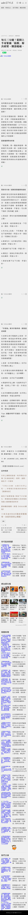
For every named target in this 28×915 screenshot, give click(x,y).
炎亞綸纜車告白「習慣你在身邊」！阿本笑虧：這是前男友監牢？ (19, 761)
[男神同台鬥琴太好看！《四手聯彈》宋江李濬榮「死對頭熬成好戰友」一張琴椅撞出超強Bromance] (6, 777)
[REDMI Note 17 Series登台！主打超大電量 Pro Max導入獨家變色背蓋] (6, 556)
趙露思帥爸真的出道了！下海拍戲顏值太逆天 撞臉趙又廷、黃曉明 (19, 871)
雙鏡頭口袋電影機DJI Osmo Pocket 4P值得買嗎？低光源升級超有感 (13, 607)
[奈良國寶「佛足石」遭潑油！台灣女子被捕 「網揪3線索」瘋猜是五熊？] (6, 861)
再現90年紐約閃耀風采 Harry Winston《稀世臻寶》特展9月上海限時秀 (19, 726)
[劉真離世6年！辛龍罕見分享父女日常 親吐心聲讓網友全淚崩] (6, 887)
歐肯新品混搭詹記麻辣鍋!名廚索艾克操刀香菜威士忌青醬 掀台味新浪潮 (19, 796)
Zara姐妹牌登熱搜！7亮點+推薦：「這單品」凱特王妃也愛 (19, 821)
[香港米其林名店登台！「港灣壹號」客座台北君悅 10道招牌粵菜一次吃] (6, 734)
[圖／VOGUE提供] (14, 76)
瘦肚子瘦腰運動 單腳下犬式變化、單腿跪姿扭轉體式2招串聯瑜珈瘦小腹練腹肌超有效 (14, 499)
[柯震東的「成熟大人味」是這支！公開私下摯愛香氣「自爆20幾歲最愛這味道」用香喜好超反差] (6, 673)
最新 (2, 8)
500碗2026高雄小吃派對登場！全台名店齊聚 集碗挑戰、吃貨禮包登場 (19, 709)
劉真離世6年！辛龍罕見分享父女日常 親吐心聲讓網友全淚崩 (19, 887)
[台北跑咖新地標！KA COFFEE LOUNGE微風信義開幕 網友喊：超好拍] (6, 716)
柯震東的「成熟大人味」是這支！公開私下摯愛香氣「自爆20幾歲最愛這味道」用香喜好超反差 (19, 675)
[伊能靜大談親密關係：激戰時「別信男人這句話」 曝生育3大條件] (6, 751)
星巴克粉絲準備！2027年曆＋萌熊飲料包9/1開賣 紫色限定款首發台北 (19, 574)
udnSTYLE (4, 35)
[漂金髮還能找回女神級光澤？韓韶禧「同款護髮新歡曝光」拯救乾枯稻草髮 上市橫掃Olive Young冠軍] (6, 839)
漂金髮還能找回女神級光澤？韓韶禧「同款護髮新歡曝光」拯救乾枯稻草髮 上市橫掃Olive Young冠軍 (19, 841)
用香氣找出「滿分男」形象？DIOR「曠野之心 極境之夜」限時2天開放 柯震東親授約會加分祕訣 (19, 549)
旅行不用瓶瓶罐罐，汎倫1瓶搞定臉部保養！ (5, 620)
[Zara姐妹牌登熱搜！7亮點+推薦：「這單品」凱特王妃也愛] (6, 821)
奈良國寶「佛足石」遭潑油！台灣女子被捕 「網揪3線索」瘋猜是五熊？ (19, 862)
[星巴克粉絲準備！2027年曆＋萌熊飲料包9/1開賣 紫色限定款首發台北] (6, 573)
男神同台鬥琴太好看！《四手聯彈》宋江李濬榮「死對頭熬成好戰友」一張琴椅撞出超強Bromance (19, 779)
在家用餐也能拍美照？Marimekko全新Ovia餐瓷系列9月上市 (19, 769)
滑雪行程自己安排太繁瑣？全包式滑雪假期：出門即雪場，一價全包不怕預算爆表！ (22, 607)
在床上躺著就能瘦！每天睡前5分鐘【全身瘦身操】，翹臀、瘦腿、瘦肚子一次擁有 (14, 478)
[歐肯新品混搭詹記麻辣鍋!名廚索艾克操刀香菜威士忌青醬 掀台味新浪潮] (6, 795)
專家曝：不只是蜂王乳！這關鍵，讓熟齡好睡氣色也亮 (22, 595)
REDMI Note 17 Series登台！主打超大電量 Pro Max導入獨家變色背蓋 (19, 557)
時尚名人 (8, 8)
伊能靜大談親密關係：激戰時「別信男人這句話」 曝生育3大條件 (19, 752)
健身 (3, 521)
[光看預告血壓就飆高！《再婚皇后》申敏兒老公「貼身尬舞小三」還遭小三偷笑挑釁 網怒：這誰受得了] (6, 812)
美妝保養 (23, 8)
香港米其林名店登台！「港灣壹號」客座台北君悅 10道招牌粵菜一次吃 (19, 735)
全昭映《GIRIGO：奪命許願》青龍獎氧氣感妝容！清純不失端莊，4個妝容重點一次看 (19, 788)
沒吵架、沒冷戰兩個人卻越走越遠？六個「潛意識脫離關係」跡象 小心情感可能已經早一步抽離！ (19, 701)
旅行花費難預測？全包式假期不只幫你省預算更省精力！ (5, 607)
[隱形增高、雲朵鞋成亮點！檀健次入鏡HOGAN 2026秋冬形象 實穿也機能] (6, 681)
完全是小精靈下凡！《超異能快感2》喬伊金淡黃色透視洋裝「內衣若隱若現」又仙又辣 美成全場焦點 (19, 745)
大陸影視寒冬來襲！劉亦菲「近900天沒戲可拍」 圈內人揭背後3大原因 (19, 879)
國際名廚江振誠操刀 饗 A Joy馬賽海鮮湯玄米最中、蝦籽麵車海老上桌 (14, 595)
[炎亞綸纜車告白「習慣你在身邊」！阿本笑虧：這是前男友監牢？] (6, 760)
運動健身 (17, 35)
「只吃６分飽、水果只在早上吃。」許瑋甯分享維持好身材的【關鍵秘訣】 (14, 488)
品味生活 (11, 35)
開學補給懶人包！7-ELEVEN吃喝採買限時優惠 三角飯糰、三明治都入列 (19, 566)
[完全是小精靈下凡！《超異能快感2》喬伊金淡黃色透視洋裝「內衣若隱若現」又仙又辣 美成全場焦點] (6, 743)
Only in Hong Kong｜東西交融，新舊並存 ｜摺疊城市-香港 (23, 620)
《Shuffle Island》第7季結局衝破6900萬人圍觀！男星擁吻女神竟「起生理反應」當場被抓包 (19, 806)
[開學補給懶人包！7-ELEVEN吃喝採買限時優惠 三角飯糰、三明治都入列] (6, 565)
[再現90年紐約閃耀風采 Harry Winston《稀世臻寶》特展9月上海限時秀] (6, 725)
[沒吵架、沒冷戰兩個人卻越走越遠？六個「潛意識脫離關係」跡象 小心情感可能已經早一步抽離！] (6, 699)
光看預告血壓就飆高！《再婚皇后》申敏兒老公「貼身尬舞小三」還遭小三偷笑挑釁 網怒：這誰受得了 (19, 815)
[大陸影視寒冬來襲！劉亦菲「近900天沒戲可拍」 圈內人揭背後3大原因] (6, 878)
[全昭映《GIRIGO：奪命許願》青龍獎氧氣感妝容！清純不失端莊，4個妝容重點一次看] (6, 786)
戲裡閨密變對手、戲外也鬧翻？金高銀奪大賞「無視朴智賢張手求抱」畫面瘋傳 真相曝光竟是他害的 (19, 898)
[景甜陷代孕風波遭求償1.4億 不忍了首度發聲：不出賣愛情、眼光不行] (6, 830)
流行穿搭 (16, 8)
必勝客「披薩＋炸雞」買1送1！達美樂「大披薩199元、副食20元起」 (14, 620)
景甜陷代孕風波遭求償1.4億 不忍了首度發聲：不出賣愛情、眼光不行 (19, 831)
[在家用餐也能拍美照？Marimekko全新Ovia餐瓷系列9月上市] (6, 769)
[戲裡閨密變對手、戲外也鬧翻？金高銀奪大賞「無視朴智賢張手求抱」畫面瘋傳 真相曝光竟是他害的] (6, 896)
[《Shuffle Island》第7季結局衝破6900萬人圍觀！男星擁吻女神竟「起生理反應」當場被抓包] (6, 804)
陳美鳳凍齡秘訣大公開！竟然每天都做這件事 (5, 595)
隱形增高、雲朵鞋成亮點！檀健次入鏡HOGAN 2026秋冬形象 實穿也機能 (19, 682)
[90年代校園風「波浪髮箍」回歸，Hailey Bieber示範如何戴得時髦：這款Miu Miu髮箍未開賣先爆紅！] (6, 638)
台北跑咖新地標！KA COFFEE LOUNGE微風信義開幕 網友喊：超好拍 (19, 717)
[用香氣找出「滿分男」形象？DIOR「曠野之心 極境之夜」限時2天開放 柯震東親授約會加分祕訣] (6, 547)
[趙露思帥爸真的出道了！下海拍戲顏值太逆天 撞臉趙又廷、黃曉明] (6, 870)
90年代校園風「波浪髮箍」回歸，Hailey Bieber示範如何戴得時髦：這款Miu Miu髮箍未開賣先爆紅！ (19, 640)
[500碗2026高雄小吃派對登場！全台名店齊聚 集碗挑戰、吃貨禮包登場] (6, 708)
